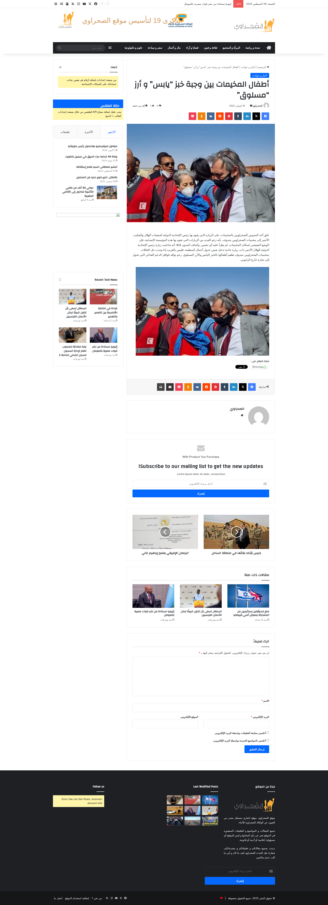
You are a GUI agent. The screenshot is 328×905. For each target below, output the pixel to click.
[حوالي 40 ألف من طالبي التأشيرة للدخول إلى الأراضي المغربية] (106, 192)
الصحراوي (257, 105)
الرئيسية (262, 67)
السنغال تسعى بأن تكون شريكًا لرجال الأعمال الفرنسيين (201, 613)
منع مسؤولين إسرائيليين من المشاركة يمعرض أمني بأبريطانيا (251, 613)
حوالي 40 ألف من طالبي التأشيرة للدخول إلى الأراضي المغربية (78, 191)
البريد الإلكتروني (260, 716)
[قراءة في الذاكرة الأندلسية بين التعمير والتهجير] (103, 296)
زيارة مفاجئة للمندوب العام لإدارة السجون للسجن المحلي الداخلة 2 (196, 3)
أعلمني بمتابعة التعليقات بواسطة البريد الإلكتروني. (240, 732)
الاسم (265, 700)
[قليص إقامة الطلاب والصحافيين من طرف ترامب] (175, 821)
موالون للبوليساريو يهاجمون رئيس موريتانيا (92, 146)
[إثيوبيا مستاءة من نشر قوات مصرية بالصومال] (153, 596)
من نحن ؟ (97, 898)
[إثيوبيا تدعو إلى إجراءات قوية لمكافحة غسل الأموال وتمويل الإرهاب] (210, 821)
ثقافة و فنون (210, 48)
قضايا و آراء (192, 48)
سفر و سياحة (155, 48)
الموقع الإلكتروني (189, 716)
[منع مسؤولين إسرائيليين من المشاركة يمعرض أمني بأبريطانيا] (248, 596)
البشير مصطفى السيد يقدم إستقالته (96, 166)
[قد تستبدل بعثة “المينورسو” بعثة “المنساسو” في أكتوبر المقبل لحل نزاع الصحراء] (175, 810)
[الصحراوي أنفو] (254, 25)
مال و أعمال (174, 48)
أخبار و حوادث (248, 67)
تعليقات (65, 132)
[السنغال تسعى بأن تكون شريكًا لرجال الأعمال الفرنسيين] (201, 596)
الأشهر (112, 132)
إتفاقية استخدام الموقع (77, 898)
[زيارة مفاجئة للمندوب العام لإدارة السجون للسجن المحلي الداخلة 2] (72, 335)
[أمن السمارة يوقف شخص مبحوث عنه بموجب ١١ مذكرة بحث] (192, 821)
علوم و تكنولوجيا (133, 48)
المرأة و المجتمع (231, 48)
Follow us (98, 786)
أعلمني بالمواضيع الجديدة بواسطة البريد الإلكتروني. (239, 740)
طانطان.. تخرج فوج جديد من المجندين (96, 177)
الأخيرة (89, 132)
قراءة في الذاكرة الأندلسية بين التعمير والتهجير (105, 312)
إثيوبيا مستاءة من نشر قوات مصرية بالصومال (154, 613)
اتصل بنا (58, 898)
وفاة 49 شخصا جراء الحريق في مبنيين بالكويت (91, 156)
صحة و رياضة (252, 48)
